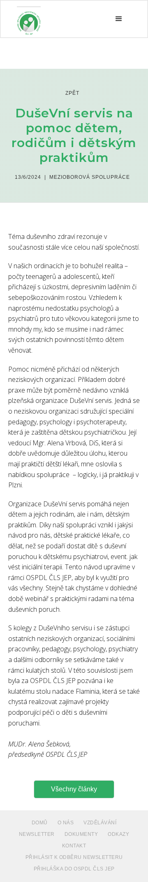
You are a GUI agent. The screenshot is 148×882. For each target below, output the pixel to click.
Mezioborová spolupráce (89, 177)
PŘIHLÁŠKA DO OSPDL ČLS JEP (74, 869)
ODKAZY (118, 834)
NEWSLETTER (37, 834)
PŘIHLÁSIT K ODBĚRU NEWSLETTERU (74, 857)
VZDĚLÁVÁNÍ (99, 823)
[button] (118, 19)
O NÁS (66, 823)
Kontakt (74, 846)
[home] (29, 19)
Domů (40, 823)
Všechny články (74, 789)
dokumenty (81, 834)
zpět (72, 93)
